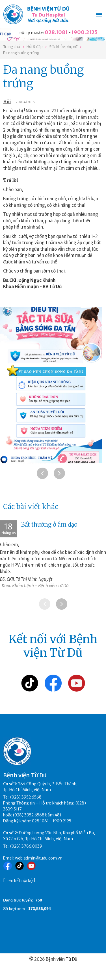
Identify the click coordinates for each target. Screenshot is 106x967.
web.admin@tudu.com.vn (38, 858)
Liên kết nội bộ (19, 880)
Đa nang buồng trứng (21, 52)
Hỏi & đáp (35, 46)
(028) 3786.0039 (26, 846)
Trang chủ (11, 46)
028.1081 (56, 32)
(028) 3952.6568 (26, 797)
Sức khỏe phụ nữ (63, 46)
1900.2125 (85, 32)
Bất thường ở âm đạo (49, 524)
